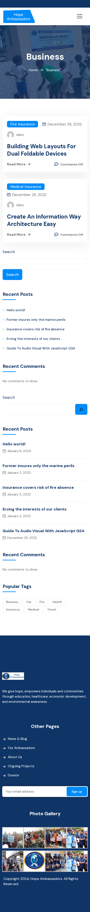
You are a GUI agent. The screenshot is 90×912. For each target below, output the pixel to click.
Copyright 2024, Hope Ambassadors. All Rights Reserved (40, 881)
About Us (15, 757)
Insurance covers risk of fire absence (35, 329)
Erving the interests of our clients (33, 339)
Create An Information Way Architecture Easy (44, 220)
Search (9, 251)
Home (33, 70)
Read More (16, 164)
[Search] (81, 409)
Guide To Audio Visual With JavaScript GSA (41, 348)
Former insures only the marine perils (36, 320)
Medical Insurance (25, 186)
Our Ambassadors (21, 748)
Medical (33, 609)
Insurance (13, 609)
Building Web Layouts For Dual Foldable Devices (41, 150)
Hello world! (16, 310)
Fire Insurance (22, 124)
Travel (51, 609)
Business (12, 602)
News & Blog (17, 739)
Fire (42, 602)
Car (28, 602)
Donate (13, 775)
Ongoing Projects (21, 766)
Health (57, 602)
